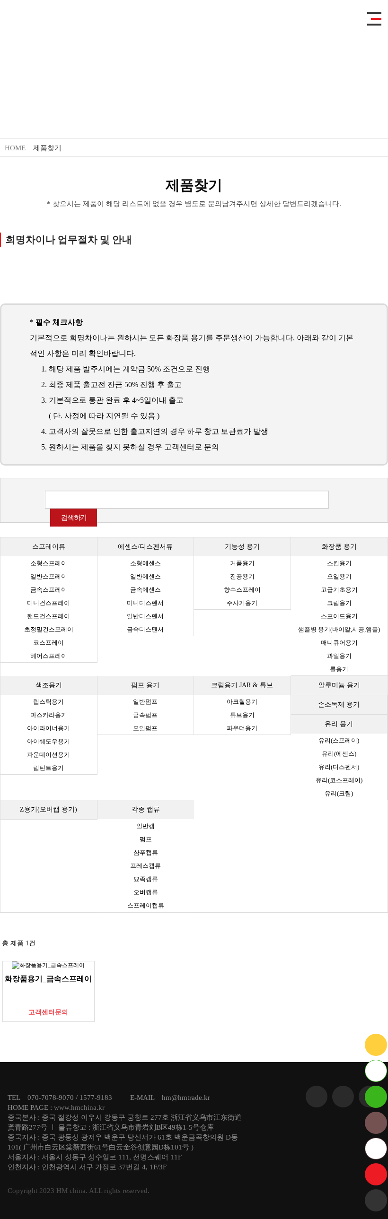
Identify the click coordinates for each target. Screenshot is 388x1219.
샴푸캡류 (145, 852)
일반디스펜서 (145, 616)
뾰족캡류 (145, 878)
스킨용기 (339, 563)
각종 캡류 (146, 809)
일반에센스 (145, 576)
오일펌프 (145, 728)
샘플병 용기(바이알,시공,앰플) (339, 629)
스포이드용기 (339, 616)
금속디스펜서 (145, 629)
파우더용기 (242, 728)
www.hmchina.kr (79, 1107)
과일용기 (339, 655)
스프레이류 (48, 546)
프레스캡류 (145, 865)
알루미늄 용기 (339, 685)
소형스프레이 (48, 563)
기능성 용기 (242, 546)
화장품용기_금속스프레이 (48, 979)
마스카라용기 (48, 714)
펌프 (146, 839)
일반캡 (145, 826)
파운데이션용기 (48, 754)
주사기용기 (242, 602)
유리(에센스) (339, 753)
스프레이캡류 (145, 905)
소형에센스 (145, 563)
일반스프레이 (48, 576)
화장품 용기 (339, 546)
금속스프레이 (48, 589)
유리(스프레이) (338, 740)
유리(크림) (339, 793)
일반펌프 (145, 701)
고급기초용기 (339, 589)
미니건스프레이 (48, 602)
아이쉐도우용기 (48, 741)
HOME (15, 148)
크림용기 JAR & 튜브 (242, 685)
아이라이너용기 (48, 728)
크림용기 (339, 602)
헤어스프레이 (48, 655)
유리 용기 (339, 723)
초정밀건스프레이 (48, 629)
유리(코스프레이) (339, 780)
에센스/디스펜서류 (145, 546)
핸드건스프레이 (48, 616)
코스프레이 (48, 642)
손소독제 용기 (339, 704)
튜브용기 (242, 714)
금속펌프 (145, 714)
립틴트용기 (48, 767)
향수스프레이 (242, 589)
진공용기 (242, 576)
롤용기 (339, 669)
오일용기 (339, 576)
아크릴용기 (242, 701)
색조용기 (48, 685)
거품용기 (242, 563)
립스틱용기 (48, 701)
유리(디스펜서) (338, 766)
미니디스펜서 (145, 602)
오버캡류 (145, 892)
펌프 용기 (145, 685)
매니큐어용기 (339, 642)
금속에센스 (145, 589)
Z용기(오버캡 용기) (48, 809)
